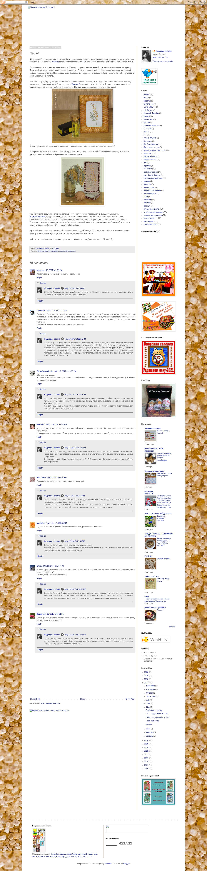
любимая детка (150, 172)
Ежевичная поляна (153, 428)
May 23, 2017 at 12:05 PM (75, 635)
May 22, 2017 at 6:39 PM (53, 566)
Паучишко (41, 310)
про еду (147, 206)
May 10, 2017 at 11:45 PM (75, 395)
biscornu (147, 101)
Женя (79, 857)
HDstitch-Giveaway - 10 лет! (157, 717)
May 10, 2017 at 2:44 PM (75, 288)
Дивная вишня (150, 160)
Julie (147, 597)
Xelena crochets (152, 576)
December (150, 686)
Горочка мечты (152, 721)
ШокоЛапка (50, 857)
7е (83, 62)
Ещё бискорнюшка (154, 710)
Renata (89, 854)
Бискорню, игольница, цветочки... (161, 518)
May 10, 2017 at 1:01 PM (52, 270)
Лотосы (160, 610)
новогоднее (149, 187)
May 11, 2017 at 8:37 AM (57, 477)
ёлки (146, 163)
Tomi (95, 854)
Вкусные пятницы (151, 147)
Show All (172, 626)
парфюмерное (150, 193)
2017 (146, 683)
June (148, 703)
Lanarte (147, 116)
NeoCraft (147, 129)
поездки (147, 203)
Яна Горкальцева (151, 224)
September (151, 696)
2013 (146, 751)
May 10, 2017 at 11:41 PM (75, 339)
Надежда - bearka (52, 288)
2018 (146, 679)
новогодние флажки (152, 190)
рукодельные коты (152, 209)
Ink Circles (148, 110)
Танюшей (76, 84)
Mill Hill (147, 122)
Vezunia (62, 854)
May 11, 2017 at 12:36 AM (75, 448)
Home (82, 699)
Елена (39, 566)
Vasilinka (41, 523)
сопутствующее (150, 218)
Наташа (87, 857)
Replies (43, 283)
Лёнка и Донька (78, 854)
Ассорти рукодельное (154, 471)
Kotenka (54, 854)
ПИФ (146, 197)
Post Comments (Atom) (50, 703)
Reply (39, 278)
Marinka (41, 857)
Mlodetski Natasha (151, 126)
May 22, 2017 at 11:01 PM (53, 614)
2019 (146, 676)
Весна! (149, 724)
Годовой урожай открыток (157, 714)
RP (145, 135)
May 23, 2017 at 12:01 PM (75, 589)
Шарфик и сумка (163, 558)
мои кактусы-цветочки (153, 178)
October (149, 693)
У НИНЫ (148, 556)
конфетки (148, 169)
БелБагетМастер (37, 216)
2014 (146, 747)
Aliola (69, 854)
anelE (34, 857)
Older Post (130, 699)
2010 (146, 762)
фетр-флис (148, 221)
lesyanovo (41, 477)
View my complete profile (163, 61)
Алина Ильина (150, 138)
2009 (146, 765)
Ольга (73, 857)
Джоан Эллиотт (150, 156)
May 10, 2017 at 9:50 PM (57, 310)
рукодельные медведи (153, 212)
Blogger (126, 864)
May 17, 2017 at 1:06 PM (75, 541)
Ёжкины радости (63, 857)
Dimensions (149, 104)
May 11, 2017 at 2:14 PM (75, 496)
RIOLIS (147, 132)
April (148, 729)
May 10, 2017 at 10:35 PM (65, 371)
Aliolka (146, 95)
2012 (146, 755)
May (148, 707)
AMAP (146, 98)
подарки (147, 200)
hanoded (108, 864)
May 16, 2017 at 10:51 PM (56, 523)
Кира (39, 270)
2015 (146, 744)
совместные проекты (67, 251)
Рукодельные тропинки (155, 608)
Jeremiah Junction (151, 113)
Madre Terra (149, 119)
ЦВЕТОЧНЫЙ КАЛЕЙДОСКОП (158, 514)
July (148, 700)
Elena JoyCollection (45, 371)
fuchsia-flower (149, 107)
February (150, 732)
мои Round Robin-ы (152, 175)
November (150, 689)
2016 (146, 740)
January (149, 736)
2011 (146, 758)
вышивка (54, 251)
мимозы (55, 62)
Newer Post (35, 699)
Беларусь (148, 141)
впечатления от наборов (154, 150)
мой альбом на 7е (160, 58)
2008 (146, 769)
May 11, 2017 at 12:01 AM (56, 424)
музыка (147, 181)
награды (147, 184)
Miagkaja (41, 424)
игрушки (147, 166)
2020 (146, 672)
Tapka (39, 614)
